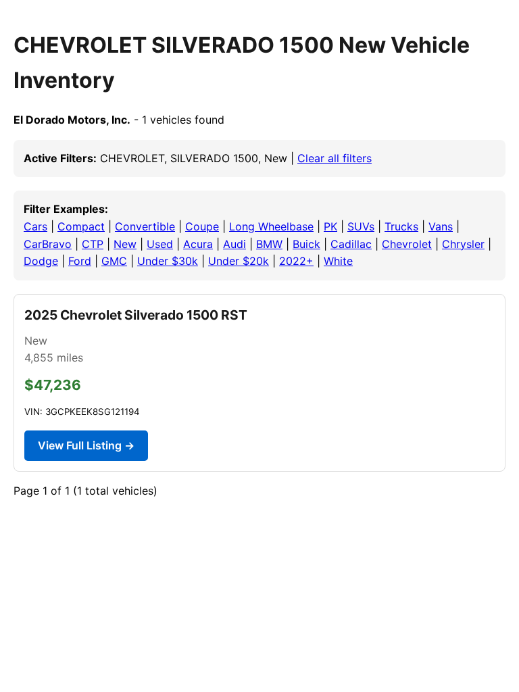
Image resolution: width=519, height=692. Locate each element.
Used (160, 244)
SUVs (360, 226)
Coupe (202, 226)
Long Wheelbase (271, 226)
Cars (35, 226)
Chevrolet (407, 244)
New (125, 244)
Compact (81, 226)
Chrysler (463, 244)
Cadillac (351, 244)
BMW (269, 244)
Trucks (401, 226)
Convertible (145, 226)
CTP (92, 244)
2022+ (296, 261)
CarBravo (48, 244)
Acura (198, 244)
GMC (114, 261)
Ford (79, 261)
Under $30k (167, 261)
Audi (234, 244)
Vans (440, 226)
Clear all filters (334, 158)
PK (330, 226)
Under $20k (238, 261)
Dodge (41, 261)
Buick (306, 244)
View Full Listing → (86, 445)
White (338, 261)
